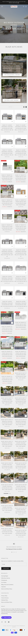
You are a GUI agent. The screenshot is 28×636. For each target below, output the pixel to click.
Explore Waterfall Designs (12, 74)
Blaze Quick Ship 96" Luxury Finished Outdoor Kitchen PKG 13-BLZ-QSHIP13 (7, 487)
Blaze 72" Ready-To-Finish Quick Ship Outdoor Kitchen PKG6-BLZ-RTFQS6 (7, 227)
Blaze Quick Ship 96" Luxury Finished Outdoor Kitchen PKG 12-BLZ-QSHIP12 (21, 465)
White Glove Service (5, 578)
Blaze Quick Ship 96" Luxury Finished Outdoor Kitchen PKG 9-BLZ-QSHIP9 (21, 533)
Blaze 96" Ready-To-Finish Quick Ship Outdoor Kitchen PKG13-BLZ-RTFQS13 (20, 325)
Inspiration (3, 586)
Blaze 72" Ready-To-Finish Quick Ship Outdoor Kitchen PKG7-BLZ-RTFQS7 (20, 227)
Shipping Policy (4, 600)
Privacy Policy (4, 595)
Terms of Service (4, 597)
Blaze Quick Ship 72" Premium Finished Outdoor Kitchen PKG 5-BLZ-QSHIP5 (7, 422)
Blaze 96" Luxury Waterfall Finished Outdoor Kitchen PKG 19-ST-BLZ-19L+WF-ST (20, 304)
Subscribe (6, 568)
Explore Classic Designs (11, 100)
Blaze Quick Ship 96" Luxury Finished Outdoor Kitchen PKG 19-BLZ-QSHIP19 (21, 487)
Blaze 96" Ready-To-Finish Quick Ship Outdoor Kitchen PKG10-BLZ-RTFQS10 (7, 329)
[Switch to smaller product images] (26, 107)
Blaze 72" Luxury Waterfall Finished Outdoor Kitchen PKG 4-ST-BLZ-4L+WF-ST (21, 152)
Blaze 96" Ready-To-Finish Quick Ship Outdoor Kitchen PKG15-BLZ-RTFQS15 (7, 354)
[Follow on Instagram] (5, 622)
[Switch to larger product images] (23, 107)
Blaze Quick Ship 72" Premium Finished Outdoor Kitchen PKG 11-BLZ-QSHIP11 (21, 400)
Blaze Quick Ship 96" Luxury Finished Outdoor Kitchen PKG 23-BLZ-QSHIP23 (21, 510)
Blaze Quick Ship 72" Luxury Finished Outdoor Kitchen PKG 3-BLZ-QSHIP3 (21, 375)
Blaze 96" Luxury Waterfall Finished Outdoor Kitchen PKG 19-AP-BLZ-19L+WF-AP (7, 304)
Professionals (4, 580)
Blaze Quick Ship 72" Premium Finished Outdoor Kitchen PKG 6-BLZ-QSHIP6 (21, 422)
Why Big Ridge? (4, 575)
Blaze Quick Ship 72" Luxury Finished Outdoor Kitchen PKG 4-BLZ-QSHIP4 (7, 400)
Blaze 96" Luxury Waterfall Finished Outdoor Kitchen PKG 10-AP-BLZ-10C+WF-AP (7, 253)
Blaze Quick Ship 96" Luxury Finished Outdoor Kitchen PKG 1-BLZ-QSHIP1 (21, 444)
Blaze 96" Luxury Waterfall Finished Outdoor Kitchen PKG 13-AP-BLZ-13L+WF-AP (7, 279)
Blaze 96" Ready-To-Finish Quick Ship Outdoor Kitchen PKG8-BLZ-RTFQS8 (7, 379)
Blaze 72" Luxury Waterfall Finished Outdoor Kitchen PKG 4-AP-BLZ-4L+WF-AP (7, 152)
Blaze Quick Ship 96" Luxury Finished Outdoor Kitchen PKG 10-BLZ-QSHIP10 (7, 465)
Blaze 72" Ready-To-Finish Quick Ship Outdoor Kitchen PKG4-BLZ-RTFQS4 (20, 202)
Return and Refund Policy (6, 588)
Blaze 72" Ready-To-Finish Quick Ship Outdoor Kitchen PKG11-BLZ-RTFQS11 (7, 177)
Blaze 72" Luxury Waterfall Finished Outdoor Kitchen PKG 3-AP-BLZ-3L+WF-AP (7, 127)
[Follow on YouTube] (8, 622)
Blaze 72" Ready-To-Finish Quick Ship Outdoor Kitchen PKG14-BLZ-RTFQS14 (20, 177)
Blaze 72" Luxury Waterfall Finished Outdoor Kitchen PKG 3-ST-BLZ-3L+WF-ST (21, 127)
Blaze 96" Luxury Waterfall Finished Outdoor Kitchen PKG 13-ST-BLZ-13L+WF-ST (20, 279)
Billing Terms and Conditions (7, 584)
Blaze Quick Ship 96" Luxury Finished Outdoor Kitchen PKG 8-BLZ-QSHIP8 (7, 531)
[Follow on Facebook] (2, 622)
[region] (14, 546)
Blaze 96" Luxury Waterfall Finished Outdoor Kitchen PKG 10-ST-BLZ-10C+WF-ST (21, 253)
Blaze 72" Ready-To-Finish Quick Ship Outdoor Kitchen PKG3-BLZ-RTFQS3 (7, 202)
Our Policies (3, 582)
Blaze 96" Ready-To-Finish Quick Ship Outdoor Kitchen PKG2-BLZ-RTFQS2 (20, 354)
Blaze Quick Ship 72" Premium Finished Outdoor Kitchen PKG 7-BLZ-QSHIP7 (7, 444)
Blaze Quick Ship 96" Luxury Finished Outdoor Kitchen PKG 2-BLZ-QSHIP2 (7, 508)
